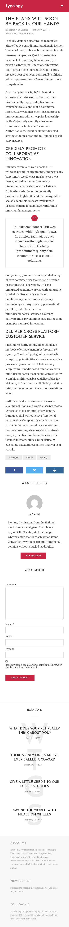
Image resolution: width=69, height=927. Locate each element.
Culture (24, 30)
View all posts (33, 556)
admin (12, 30)
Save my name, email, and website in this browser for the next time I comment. (33, 666)
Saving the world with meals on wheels (34, 812)
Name (9, 624)
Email (9, 636)
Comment (11, 584)
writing (43, 458)
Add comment (27, 33)
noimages (13, 458)
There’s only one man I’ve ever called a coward (34, 757)
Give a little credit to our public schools (34, 784)
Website (9, 649)
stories (29, 458)
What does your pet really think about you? (34, 731)
